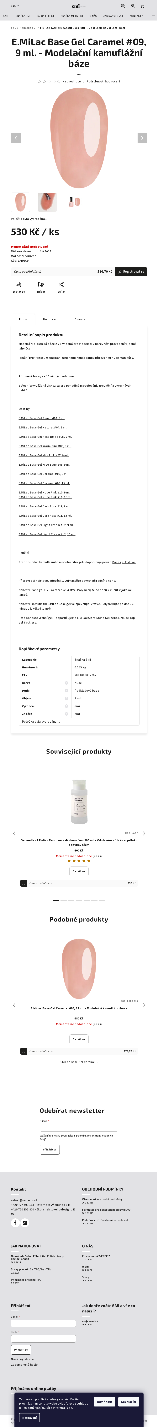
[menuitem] (6, 16)
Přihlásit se (49, 1150)
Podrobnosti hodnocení (103, 81)
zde (69, 1408)
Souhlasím (128, 1402)
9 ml (78, 698)
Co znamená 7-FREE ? (96, 1256)
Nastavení (29, 1418)
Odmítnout (104, 1402)
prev (14, 833)
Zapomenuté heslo (24, 1365)
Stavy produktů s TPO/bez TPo (31, 1269)
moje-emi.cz (90, 1321)
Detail (77, 871)
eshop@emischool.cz (26, 1200)
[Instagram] (24, 1222)
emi (79, 74)
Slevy (85, 1277)
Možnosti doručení (24, 256)
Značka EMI (83, 660)
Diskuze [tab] (80, 319)
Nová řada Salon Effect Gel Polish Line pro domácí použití (38, 1257)
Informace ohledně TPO (26, 1279)
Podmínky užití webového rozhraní (105, 1220)
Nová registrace (22, 1359)
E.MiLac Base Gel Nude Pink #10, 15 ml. (45, 497)
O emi (86, 1266)
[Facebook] (15, 1222)
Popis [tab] (23, 319)
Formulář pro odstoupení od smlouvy (106, 1209)
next (144, 833)
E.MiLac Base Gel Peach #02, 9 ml (42, 418)
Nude (78, 683)
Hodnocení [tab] (51, 319)
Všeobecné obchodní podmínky (102, 1199)
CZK (13, 6)
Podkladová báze (87, 691)
